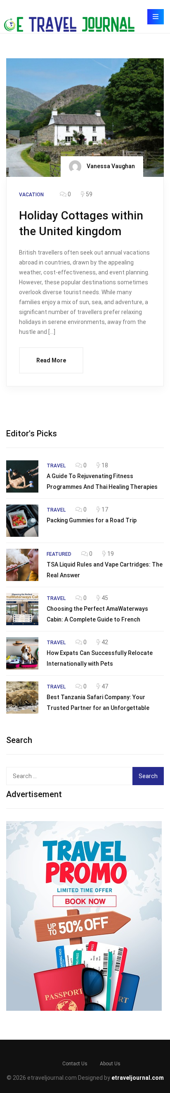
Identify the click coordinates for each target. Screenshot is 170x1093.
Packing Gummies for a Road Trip (92, 520)
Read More (51, 360)
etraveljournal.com (137, 1077)
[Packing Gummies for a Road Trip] (22, 521)
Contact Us (74, 1064)
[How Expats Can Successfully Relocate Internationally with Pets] (22, 653)
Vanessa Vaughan (110, 165)
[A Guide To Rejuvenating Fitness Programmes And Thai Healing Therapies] (22, 476)
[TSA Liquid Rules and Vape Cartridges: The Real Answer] (22, 565)
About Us (110, 1064)
